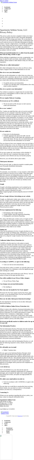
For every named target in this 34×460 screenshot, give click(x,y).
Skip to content (4, 0)
